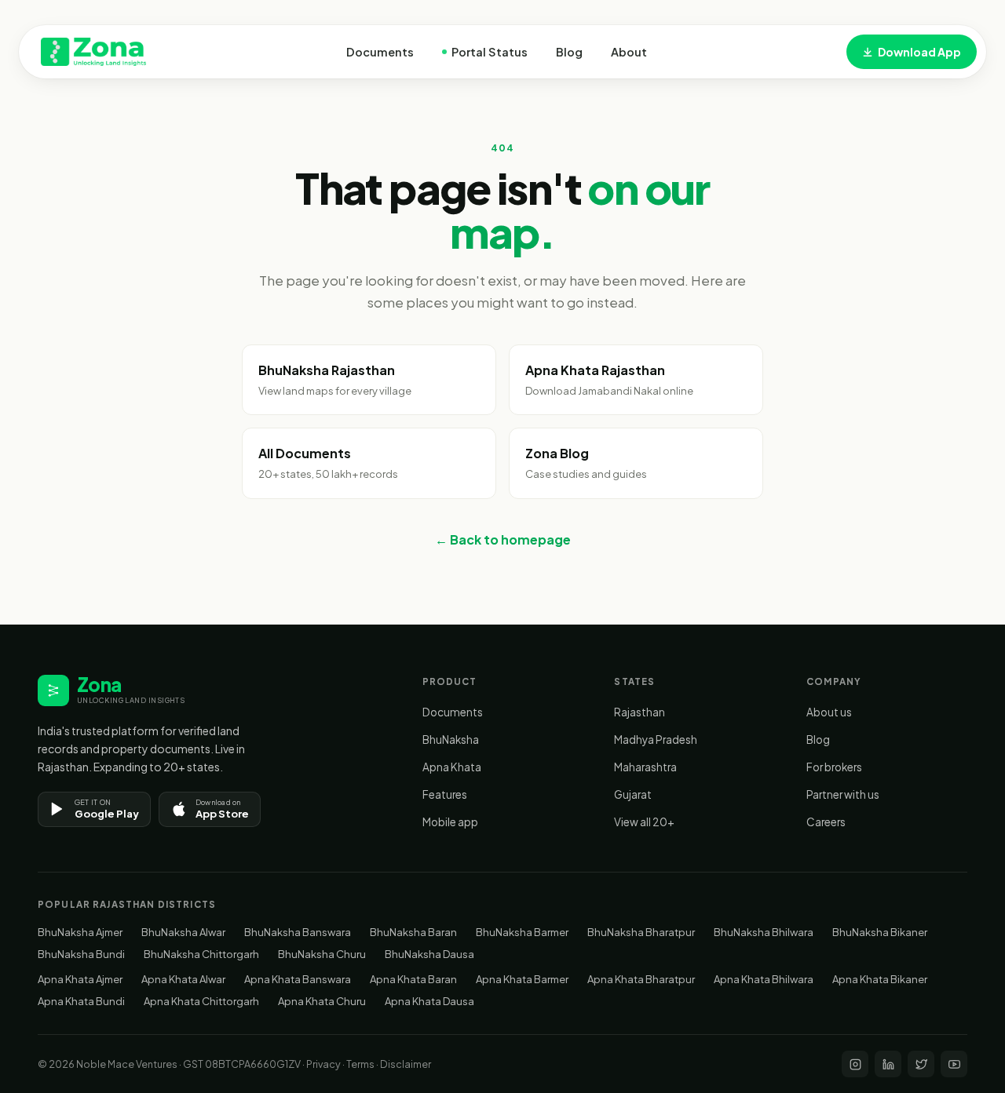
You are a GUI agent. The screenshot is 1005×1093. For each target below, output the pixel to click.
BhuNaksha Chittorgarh (201, 954)
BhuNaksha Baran (413, 932)
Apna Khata (451, 767)
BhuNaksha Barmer (522, 932)
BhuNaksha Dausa (429, 954)
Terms (360, 1064)
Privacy (323, 1064)
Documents (380, 52)
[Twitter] (921, 1064)
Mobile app (450, 822)
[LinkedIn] (888, 1064)
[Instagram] (855, 1064)
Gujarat (633, 794)
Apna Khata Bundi (81, 1001)
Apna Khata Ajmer (80, 979)
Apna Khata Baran (413, 979)
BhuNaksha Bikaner (879, 932)
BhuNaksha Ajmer (80, 932)
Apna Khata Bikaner (879, 979)
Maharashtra (645, 767)
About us (829, 712)
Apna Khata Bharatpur (641, 979)
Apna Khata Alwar (183, 979)
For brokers (834, 767)
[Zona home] (93, 52)
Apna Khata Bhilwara (763, 979)
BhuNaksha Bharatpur (641, 932)
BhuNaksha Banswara (297, 932)
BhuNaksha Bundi (81, 954)
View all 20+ (644, 822)
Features (444, 794)
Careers (826, 822)
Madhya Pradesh (655, 739)
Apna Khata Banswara (297, 979)
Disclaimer (405, 1064)
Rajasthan (639, 712)
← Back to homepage (503, 539)
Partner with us (842, 794)
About (629, 52)
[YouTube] (954, 1064)
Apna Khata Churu (322, 1001)
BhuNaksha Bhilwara (763, 932)
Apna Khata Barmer (522, 979)
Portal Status (489, 52)
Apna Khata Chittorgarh (201, 1001)
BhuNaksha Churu (322, 954)
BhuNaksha (450, 739)
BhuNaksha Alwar (183, 932)
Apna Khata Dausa (429, 1001)
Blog (569, 52)
